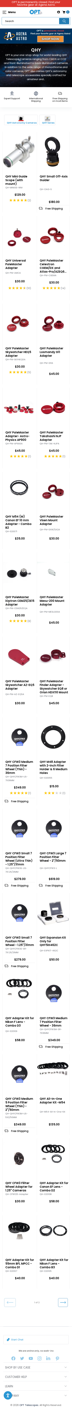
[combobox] (36, 21)
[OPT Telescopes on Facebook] (13, 1359)
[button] (8, 1395)
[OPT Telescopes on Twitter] (22, 1359)
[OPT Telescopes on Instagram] (40, 1359)
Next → (62, 1303)
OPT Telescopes (28, 1405)
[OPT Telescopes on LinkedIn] (48, 1359)
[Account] (58, 12)
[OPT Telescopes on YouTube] (31, 1359)
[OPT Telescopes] (36, 12)
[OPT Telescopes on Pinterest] (57, 1359)
